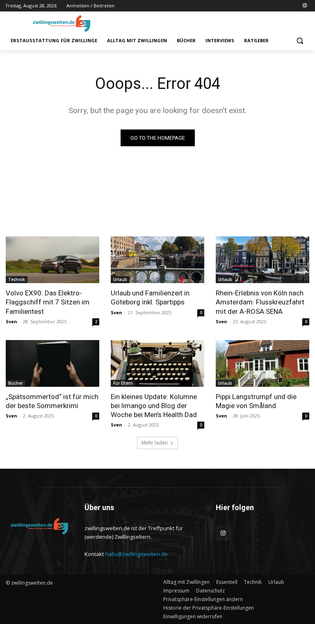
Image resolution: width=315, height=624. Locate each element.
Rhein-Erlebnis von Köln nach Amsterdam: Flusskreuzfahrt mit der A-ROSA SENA (260, 302)
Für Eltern (123, 383)
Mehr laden (155, 442)
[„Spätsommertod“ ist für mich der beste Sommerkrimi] (52, 363)
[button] (299, 40)
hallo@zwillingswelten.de (136, 554)
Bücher (15, 383)
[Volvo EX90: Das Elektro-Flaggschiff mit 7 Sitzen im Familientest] (52, 259)
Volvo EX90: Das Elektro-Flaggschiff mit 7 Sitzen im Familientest (47, 302)
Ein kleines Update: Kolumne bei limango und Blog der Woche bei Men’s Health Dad (154, 406)
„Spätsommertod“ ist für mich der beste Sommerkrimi (52, 401)
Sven (11, 321)
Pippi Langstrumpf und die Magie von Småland (256, 401)
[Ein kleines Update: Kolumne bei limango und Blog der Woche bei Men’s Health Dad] (157, 363)
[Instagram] (304, 6)
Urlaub (120, 279)
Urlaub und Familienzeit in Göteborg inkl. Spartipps (150, 297)
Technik (16, 279)
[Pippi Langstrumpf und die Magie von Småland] (262, 363)
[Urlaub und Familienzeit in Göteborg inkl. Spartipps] (157, 259)
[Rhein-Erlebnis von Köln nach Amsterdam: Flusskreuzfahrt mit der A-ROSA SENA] (262, 259)
